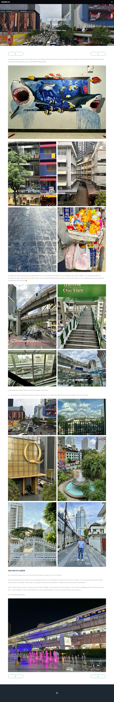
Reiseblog (6, 2)
